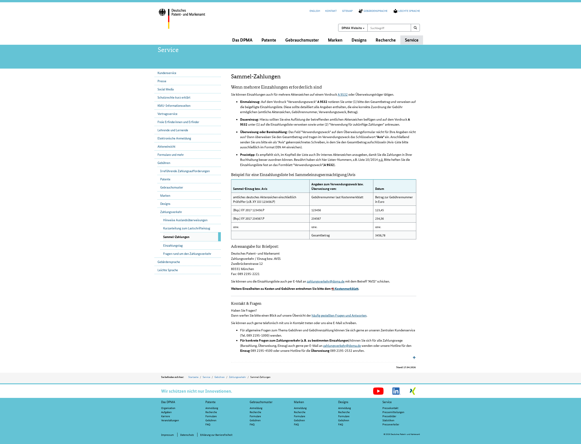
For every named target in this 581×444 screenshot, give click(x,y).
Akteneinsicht (166, 146)
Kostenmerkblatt (346, 288)
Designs (165, 203)
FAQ (207, 424)
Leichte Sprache (409, 10)
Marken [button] (335, 40)
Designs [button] (359, 40)
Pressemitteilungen (393, 412)
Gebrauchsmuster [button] (302, 40)
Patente (165, 179)
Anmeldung (211, 408)
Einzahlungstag (173, 245)
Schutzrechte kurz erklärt (174, 97)
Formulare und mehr (171, 154)
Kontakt (331, 10)
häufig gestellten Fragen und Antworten (339, 315)
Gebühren (164, 162)
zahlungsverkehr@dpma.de (326, 281)
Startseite (193, 377)
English (315, 10)
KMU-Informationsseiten (174, 105)
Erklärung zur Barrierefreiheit (216, 434)
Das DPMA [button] (242, 40)
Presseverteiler (390, 424)
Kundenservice (167, 72)
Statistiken (388, 420)
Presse (162, 81)
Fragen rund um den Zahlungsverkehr (187, 253)
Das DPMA (168, 401)
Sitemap (347, 10)
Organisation (168, 408)
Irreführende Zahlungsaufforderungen (185, 171)
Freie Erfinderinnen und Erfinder (178, 121)
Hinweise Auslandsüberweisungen (185, 220)
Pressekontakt (390, 408)
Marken (165, 195)
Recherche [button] (386, 40)
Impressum (167, 434)
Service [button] (412, 40)
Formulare (211, 416)
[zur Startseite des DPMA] (188, 21)
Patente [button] (268, 40)
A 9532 (343, 94)
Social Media (166, 89)
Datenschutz (187, 434)
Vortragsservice (167, 113)
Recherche (211, 412)
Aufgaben (166, 412)
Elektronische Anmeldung (174, 138)
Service (206, 377)
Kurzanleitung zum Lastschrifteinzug (186, 228)
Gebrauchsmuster (171, 187)
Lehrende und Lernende (173, 130)
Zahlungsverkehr (171, 211)
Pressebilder (389, 416)
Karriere (165, 416)
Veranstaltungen (170, 420)
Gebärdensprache (375, 10)
